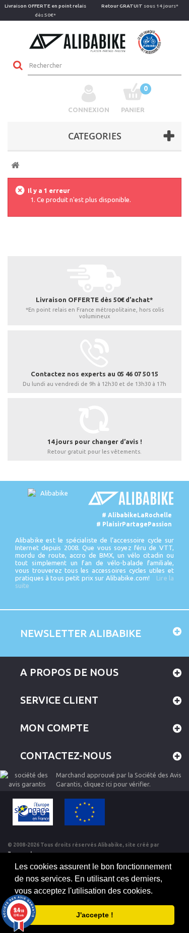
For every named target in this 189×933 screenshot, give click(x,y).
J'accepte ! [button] (94, 915)
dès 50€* (45, 10)
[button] (156, 891)
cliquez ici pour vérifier (116, 784)
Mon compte (54, 727)
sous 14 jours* (139, 6)
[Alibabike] (94, 40)
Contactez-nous (65, 755)
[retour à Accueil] (15, 165)
